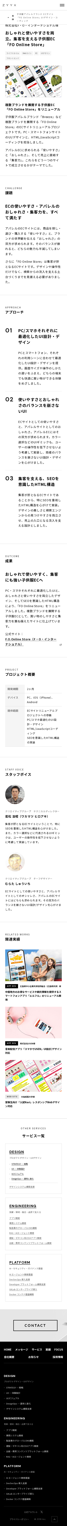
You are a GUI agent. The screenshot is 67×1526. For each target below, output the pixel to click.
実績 (13, 17)
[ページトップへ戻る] (54, 1519)
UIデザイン (45, 53)
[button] (62, 5)
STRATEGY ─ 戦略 (20, 1163)
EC (36, 53)
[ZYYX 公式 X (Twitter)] (41, 1512)
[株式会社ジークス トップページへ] (9, 5)
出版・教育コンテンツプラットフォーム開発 (30, 1243)
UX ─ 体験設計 (18, 1168)
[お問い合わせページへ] (33, 1325)
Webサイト (27, 53)
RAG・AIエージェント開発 (21, 1232)
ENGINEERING (22, 1206)
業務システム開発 (17, 1223)
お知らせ (33, 1357)
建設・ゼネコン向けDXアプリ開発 (25, 1238)
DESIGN (16, 1152)
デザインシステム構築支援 (22, 1186)
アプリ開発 (14, 1218)
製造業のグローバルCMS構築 (23, 1227)
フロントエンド (13, 58)
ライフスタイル (13, 53)
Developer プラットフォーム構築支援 (27, 1284)
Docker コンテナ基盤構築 (21, 1294)
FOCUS (58, 1349)
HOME (8, 1349)
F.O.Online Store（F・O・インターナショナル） (31, 641)
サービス (37, 1349)
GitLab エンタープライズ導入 (23, 1289)
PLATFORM (19, 1262)
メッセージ (21, 1349)
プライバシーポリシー (19, 1519)
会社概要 (9, 1357)
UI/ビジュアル (18, 1173)
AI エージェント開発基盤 (21, 1274)
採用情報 (58, 1357)
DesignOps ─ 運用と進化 (23, 1178)
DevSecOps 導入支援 (19, 1279)
